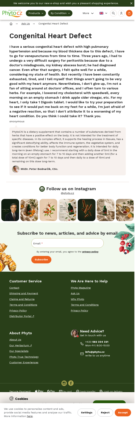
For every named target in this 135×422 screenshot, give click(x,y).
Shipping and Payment (23, 293)
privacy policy (90, 251)
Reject (105, 412)
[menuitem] (36, 13)
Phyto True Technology (24, 356)
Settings (86, 412)
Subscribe (41, 259)
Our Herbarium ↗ (20, 345)
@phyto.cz (67, 193)
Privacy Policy (18, 310)
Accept (123, 412)
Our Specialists (18, 351)
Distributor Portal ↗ (21, 316)
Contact (14, 287)
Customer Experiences (23, 362)
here (30, 416)
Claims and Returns (22, 299)
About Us (15, 339)
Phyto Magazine (81, 287)
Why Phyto (77, 299)
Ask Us (75, 293)
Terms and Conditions (23, 304)
